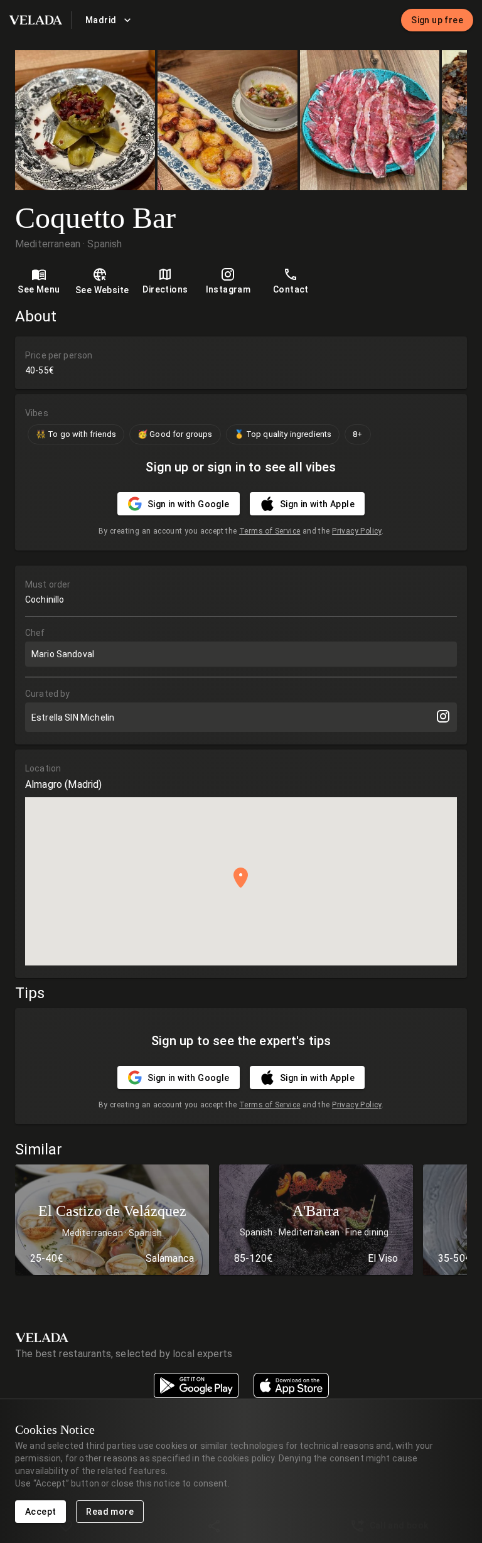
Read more (110, 1512)
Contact (291, 289)
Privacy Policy (357, 531)
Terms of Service (269, 531)
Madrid (100, 20)
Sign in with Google (188, 504)
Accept (40, 1512)
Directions (165, 289)
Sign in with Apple (317, 504)
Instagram (228, 289)
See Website (102, 290)
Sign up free (437, 20)
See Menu (39, 289)
